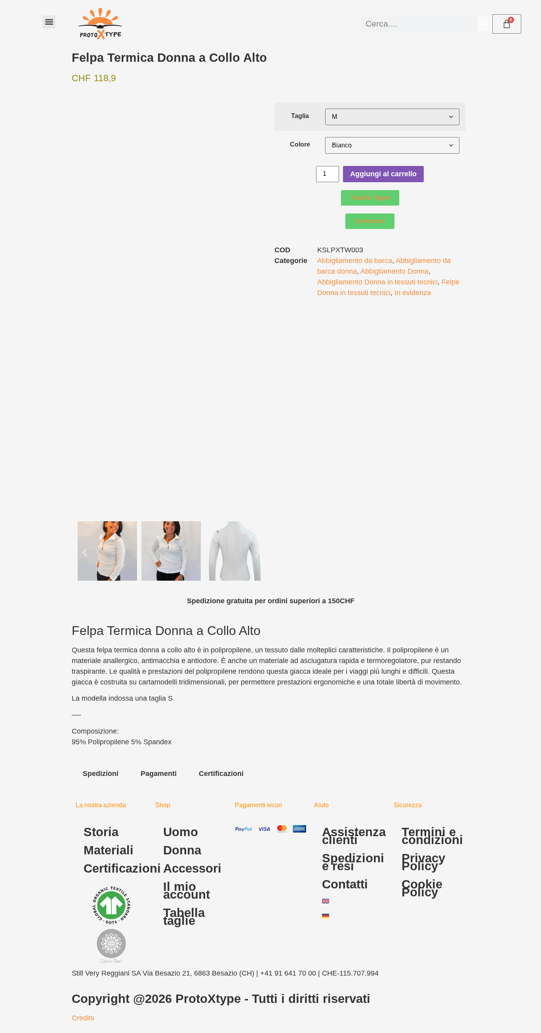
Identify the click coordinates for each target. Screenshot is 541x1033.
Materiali (108, 850)
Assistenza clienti (354, 836)
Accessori (192, 868)
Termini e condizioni (432, 836)
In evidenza (412, 293)
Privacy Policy (423, 862)
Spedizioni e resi (353, 862)
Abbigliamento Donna (394, 271)
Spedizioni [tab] (100, 774)
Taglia (300, 115)
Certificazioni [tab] (221, 774)
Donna (182, 850)
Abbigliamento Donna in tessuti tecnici (377, 282)
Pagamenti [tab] (159, 774)
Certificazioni (115, 868)
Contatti (345, 884)
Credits (83, 1018)
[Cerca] (485, 24)
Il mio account (186, 890)
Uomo (180, 832)
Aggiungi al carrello (383, 174)
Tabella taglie (184, 917)
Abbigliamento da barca (354, 261)
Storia (101, 832)
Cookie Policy (422, 888)
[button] (48, 22)
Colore (300, 144)
